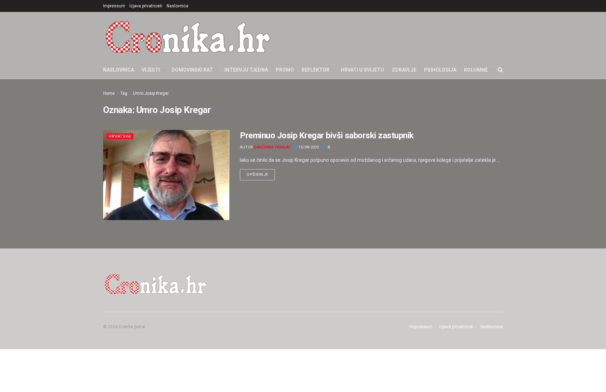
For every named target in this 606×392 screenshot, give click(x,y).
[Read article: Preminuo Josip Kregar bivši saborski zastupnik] (166, 175)
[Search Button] (500, 70)
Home (109, 93)
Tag (123, 93)
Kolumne (476, 70)
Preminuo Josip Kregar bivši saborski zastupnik (327, 135)
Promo (285, 70)
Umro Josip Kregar (151, 93)
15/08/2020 (308, 147)
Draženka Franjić (272, 147)
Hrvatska (120, 136)
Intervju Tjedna (246, 70)
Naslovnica (177, 6)
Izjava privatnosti (145, 6)
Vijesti (151, 70)
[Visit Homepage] (188, 36)
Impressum (114, 6)
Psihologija (440, 70)
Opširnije (261, 173)
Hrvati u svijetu (362, 70)
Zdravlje (404, 70)
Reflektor (315, 70)
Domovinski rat (192, 70)
